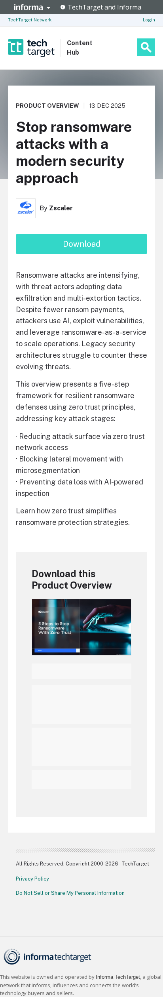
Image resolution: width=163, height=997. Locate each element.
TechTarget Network (29, 19)
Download (81, 244)
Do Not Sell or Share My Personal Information (70, 893)
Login (149, 19)
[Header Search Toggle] (146, 47)
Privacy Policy (32, 879)
